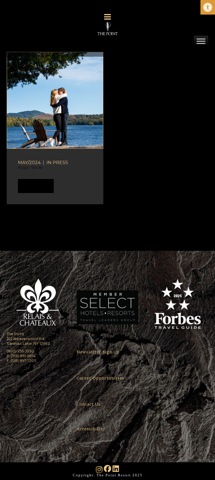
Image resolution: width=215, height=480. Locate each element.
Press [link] (60, 162)
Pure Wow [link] (30, 168)
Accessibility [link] (91, 428)
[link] (207, 7)
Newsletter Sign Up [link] (98, 352)
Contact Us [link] (89, 404)
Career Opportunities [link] (100, 378)
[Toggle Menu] (201, 41)
